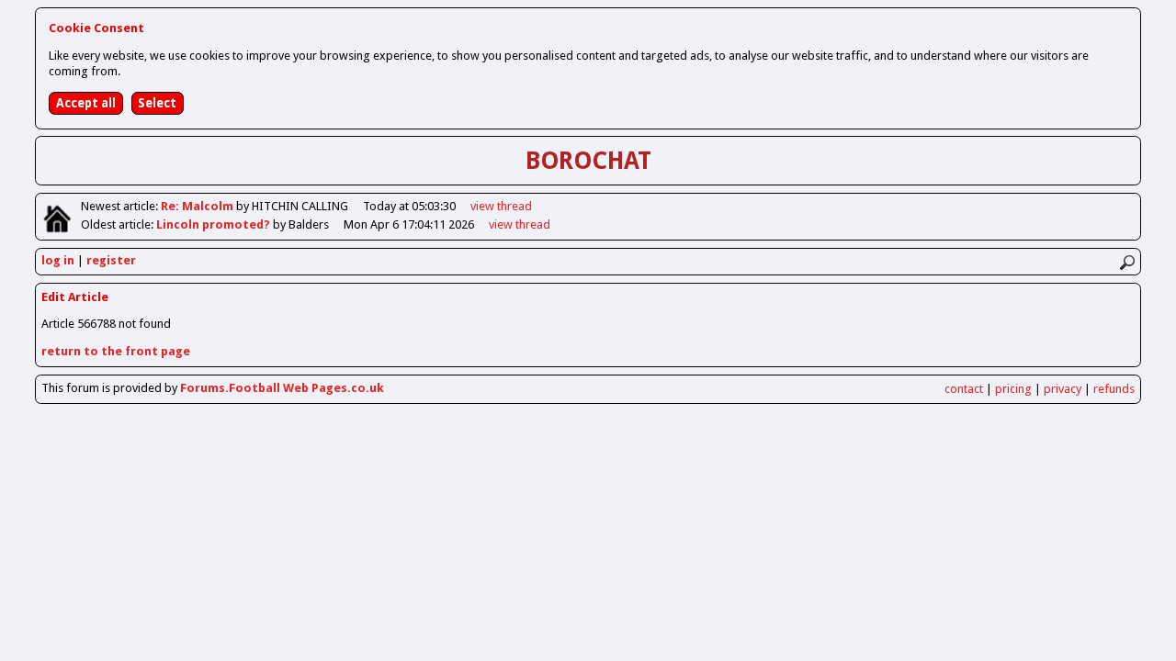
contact (963, 389)
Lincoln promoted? (214, 224)
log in (57, 260)
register (111, 260)
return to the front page (115, 351)
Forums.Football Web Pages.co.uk (282, 388)
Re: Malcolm (198, 206)
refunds (1114, 389)
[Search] (1127, 262)
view (501, 206)
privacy (1062, 389)
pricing (1013, 389)
